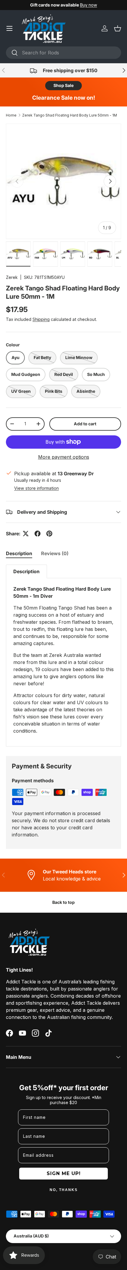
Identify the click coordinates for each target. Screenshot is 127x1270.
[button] (117, 28)
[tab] (19, 553)
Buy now (88, 4)
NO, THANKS (64, 1190)
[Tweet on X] (26, 533)
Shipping (41, 319)
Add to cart (85, 423)
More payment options (63, 457)
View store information (36, 488)
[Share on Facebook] (37, 533)
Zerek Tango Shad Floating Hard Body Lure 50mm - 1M (69, 115)
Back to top (63, 902)
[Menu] (9, 28)
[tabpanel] (63, 656)
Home (11, 115)
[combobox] (63, 52)
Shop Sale (63, 85)
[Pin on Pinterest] (49, 533)
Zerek (12, 277)
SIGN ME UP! (64, 1173)
